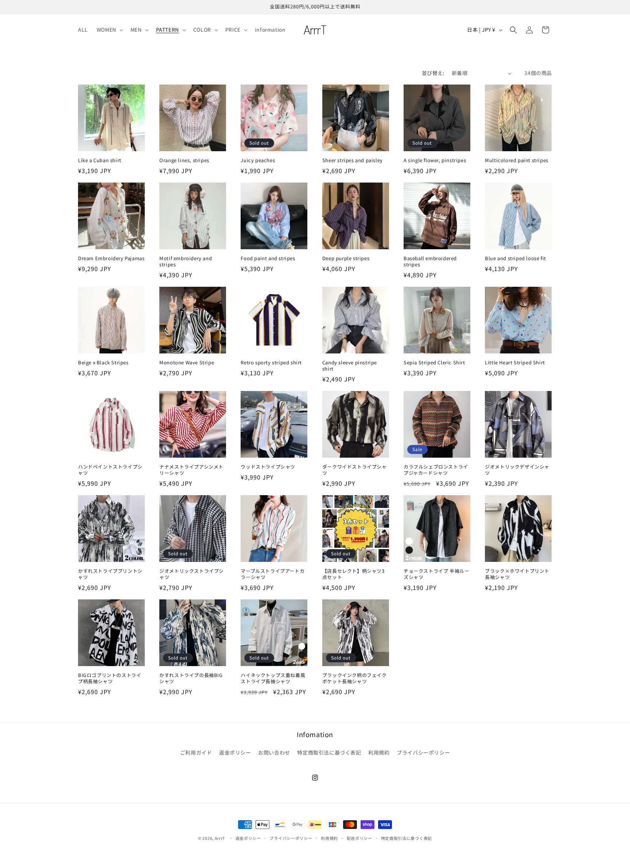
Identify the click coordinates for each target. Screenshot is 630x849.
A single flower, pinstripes (435, 160)
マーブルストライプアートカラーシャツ (272, 574)
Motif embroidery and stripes (185, 261)
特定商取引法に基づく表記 (329, 752)
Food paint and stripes (268, 258)
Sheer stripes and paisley (352, 160)
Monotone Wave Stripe (186, 363)
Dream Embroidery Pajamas (111, 258)
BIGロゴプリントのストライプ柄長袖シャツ (109, 678)
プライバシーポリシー (423, 752)
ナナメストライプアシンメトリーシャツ (191, 470)
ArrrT (220, 838)
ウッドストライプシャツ (268, 467)
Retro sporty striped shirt (271, 363)
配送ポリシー (359, 838)
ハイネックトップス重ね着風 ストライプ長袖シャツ (273, 678)
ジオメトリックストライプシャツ (191, 574)
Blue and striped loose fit (515, 258)
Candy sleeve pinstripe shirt (349, 366)
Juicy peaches (258, 160)
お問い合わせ (274, 752)
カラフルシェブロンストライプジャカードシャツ (436, 470)
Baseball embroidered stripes (430, 261)
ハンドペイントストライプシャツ (110, 470)
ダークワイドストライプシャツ (354, 470)
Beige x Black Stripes (103, 363)
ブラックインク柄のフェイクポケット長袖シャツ (354, 678)
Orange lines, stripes (184, 160)
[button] (109, 29)
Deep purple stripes (345, 258)
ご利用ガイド (196, 752)
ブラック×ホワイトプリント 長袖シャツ (517, 574)
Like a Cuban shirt (99, 160)
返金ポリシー (235, 752)
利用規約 (378, 752)
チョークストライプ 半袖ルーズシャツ (436, 574)
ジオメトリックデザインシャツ (517, 470)
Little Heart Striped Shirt (515, 363)
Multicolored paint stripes (516, 160)
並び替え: (433, 73)
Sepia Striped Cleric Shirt (434, 363)
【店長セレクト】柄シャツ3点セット (353, 574)
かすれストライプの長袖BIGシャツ (190, 678)
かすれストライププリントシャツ (110, 574)
